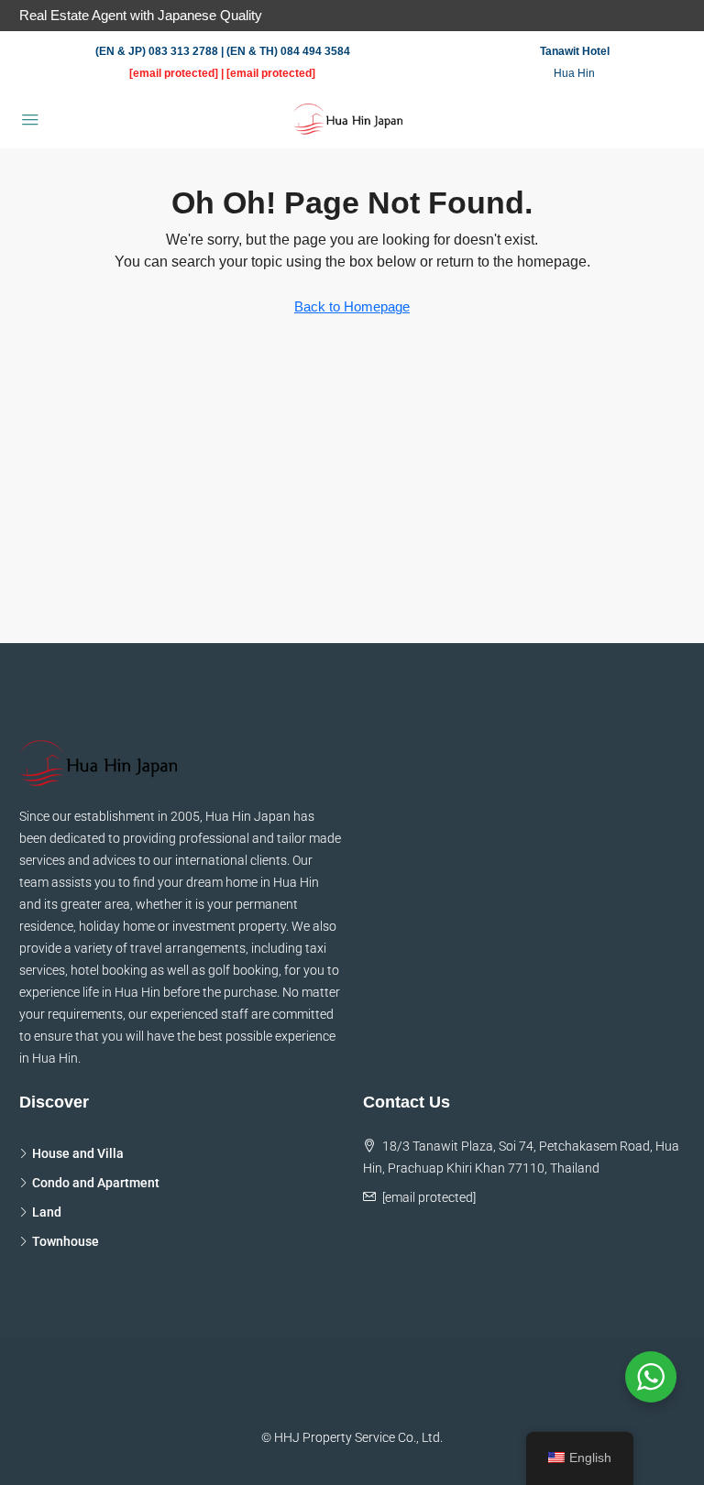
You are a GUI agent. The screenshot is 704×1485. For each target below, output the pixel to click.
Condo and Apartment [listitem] (96, 1182)
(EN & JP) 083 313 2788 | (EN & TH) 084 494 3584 (222, 51)
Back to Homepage (352, 306)
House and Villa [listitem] (78, 1153)
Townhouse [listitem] (65, 1241)
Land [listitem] (46, 1212)
